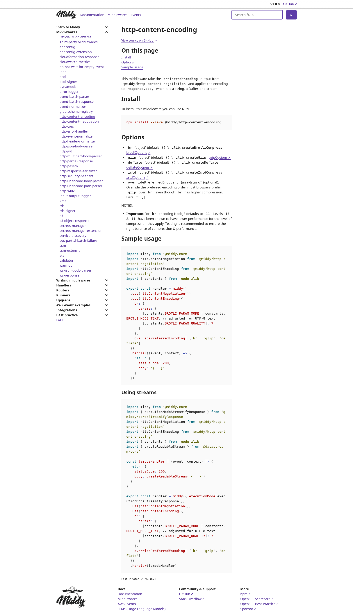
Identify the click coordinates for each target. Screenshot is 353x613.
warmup (66, 265)
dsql (63, 76)
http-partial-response (76, 161)
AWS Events (127, 604)
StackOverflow (193, 598)
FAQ (59, 320)
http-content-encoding (77, 116)
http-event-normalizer (77, 136)
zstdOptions (135, 177)
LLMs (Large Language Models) (141, 609)
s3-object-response (74, 220)
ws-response (69, 275)
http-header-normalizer (78, 141)
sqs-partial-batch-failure (78, 240)
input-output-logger (75, 196)
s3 (61, 215)
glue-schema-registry (76, 111)
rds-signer (67, 211)
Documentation (92, 15)
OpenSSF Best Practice (257, 603)
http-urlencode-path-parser (81, 186)
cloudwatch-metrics (75, 62)
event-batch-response (77, 101)
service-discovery (73, 235)
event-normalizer (73, 106)
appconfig (67, 47)
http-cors (67, 126)
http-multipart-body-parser (81, 156)
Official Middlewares (75, 37)
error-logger (69, 91)
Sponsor (254, 608)
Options (127, 62)
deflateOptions (138, 167)
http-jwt (66, 151)
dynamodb (68, 86)
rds (62, 206)
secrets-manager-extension (81, 230)
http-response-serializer (78, 171)
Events (136, 15)
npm (254, 593)
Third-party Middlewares (79, 42)
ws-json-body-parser (75, 270)
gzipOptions (218, 157)
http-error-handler (74, 131)
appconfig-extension (76, 52)
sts (62, 255)
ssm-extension (71, 250)
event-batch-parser (74, 96)
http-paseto (69, 166)
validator (66, 260)
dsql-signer (68, 81)
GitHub (290, 4)
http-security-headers (76, 176)
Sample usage (132, 67)
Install (126, 57)
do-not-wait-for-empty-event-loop (82, 69)
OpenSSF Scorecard (255, 598)
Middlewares (117, 15)
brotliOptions (136, 152)
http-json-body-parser (77, 146)
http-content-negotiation (79, 121)
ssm (63, 245)
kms (63, 201)
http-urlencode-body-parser (81, 181)
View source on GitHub (138, 40)
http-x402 (67, 191)
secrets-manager (73, 225)
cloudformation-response (79, 57)
